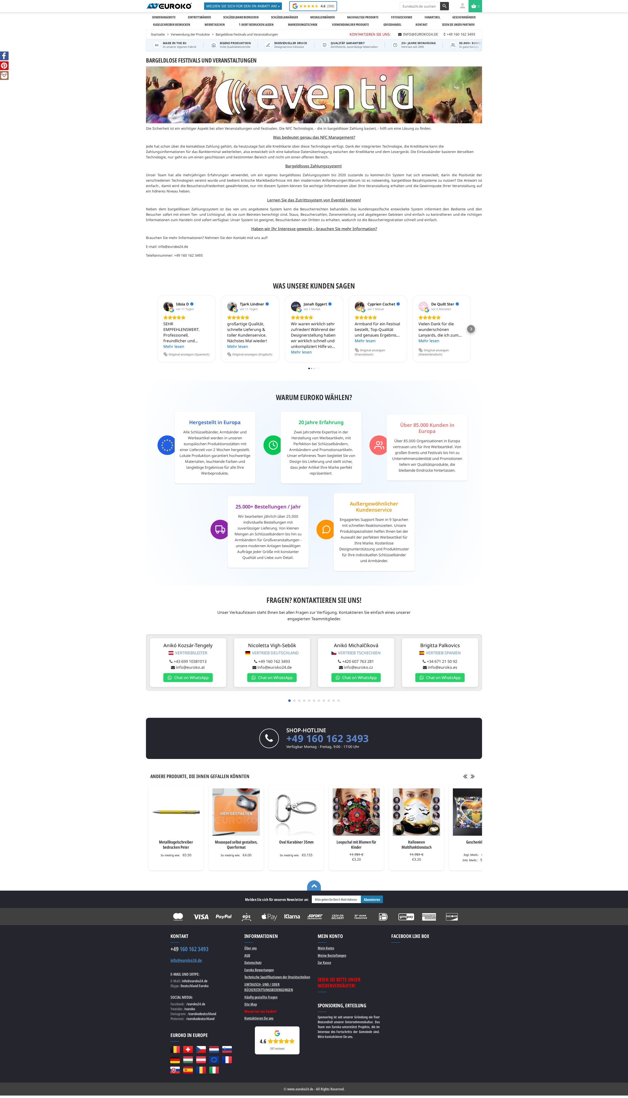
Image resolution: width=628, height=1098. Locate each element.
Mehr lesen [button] (173, 346)
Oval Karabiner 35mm (296, 842)
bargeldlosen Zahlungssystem (193, 209)
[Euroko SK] (175, 1070)
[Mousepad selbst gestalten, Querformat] (236, 812)
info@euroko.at (190, 667)
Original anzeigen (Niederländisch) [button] (434, 352)
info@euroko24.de (274, 667)
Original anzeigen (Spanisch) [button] (189, 354)
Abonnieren (372, 899)
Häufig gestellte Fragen (260, 997)
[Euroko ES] (188, 1070)
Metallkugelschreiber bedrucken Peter (176, 844)
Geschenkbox (476, 842)
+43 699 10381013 (190, 661)
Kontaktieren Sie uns (259, 1018)
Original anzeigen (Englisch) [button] (252, 354)
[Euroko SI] (227, 1049)
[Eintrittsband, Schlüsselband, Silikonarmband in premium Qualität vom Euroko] (169, 6)
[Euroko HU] (188, 1060)
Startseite (158, 34)
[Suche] (444, 6)
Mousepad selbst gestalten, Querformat (236, 844)
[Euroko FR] (227, 1060)
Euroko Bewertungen (259, 969)
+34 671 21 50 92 (442, 661)
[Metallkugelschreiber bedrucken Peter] (176, 812)
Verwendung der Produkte (190, 34)
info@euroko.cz (358, 667)
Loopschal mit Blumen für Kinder (356, 844)
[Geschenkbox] (476, 812)
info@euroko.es (442, 667)
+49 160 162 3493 (274, 661)
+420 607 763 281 (358, 661)
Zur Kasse (324, 962)
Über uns (250, 948)
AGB (247, 955)
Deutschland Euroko (195, 985)
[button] (157, 329)
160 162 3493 (189, 949)
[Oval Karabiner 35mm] (296, 812)
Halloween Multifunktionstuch (417, 844)
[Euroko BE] (175, 1049)
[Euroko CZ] (201, 1049)
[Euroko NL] (214, 1049)
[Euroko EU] (214, 1060)
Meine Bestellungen (332, 955)
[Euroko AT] (201, 1060)
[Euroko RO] (201, 1070)
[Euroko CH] (188, 1049)
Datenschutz (253, 962)
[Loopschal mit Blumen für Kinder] (356, 812)
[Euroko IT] (214, 1070)
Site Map (250, 1004)
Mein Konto (326, 948)
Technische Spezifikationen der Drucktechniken (277, 976)
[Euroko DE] (175, 1060)
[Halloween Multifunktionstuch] (416, 812)
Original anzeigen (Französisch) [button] (370, 352)
